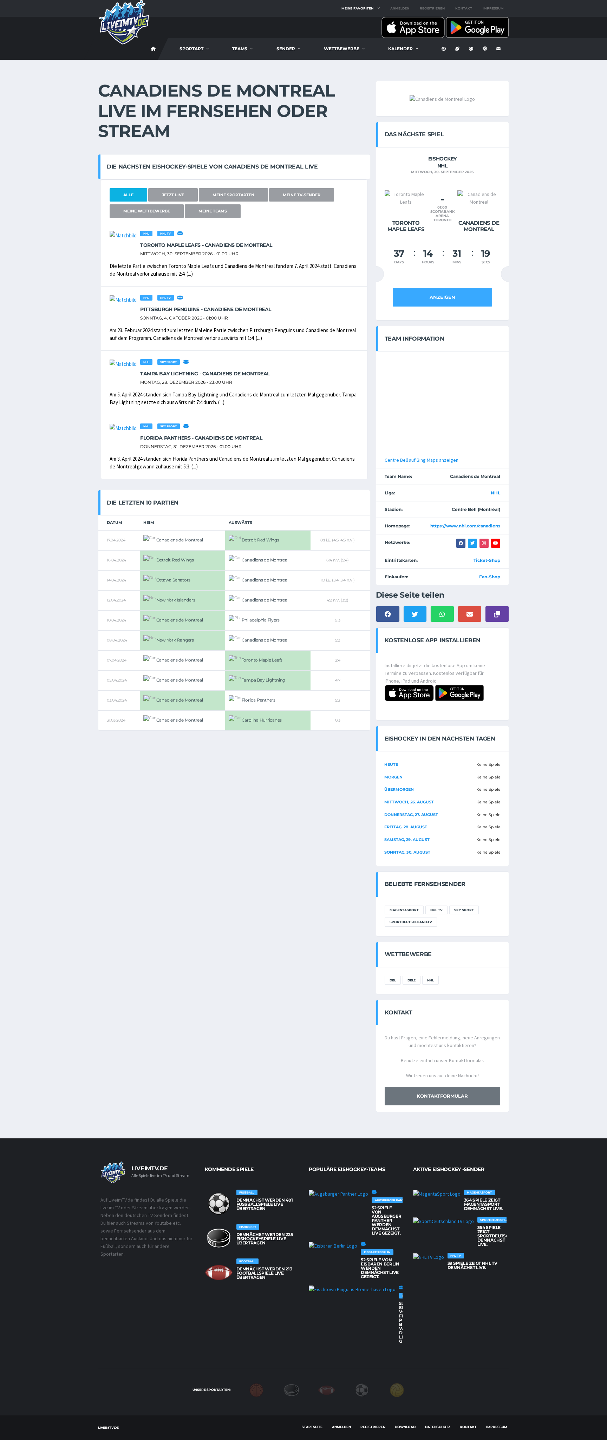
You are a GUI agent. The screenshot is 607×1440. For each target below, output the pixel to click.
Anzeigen (442, 297)
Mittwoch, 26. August (409, 802)
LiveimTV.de (108, 1427)
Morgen (393, 777)
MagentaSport (404, 910)
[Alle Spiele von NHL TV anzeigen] (428, 1257)
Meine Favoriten (357, 8)
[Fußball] (362, 1389)
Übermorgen (399, 789)
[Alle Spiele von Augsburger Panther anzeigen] (338, 1194)
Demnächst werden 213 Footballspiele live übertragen (264, 1273)
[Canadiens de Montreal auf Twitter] (472, 543)
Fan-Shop (489, 576)
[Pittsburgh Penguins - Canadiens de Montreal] (123, 299)
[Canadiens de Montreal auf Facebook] (460, 543)
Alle (128, 194)
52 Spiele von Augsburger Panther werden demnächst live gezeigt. (386, 1220)
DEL (393, 980)
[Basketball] (256, 1389)
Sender (285, 48)
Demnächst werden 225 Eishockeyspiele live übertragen (264, 1238)
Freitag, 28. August (405, 826)
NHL (146, 233)
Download (405, 1427)
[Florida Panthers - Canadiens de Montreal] (123, 428)
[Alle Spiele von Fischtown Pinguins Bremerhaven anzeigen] (352, 1289)
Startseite (312, 1427)
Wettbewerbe (341, 48)
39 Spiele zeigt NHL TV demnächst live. (472, 1265)
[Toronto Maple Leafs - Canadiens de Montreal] (123, 235)
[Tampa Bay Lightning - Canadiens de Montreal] (123, 363)
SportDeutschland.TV (411, 922)
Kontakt (463, 8)
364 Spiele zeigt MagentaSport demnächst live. (483, 1204)
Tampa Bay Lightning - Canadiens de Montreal (205, 373)
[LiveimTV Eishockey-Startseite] (153, 49)
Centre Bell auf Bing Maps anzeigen (421, 460)
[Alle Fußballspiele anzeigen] (219, 1204)
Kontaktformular (442, 1096)
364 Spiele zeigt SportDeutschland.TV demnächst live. (504, 1236)
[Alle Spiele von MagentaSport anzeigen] (437, 1194)
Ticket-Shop (487, 560)
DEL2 (411, 980)
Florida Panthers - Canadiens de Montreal (201, 438)
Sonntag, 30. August (407, 852)
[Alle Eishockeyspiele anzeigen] (180, 233)
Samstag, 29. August (407, 839)
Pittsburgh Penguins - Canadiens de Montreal (205, 309)
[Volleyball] (397, 1389)
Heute (391, 764)
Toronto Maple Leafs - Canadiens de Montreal (206, 245)
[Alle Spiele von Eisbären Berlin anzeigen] (333, 1246)
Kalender (400, 48)
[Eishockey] (291, 1389)
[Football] (326, 1389)
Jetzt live (173, 194)
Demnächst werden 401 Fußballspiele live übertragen (264, 1204)
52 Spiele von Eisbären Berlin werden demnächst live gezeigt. (380, 1268)
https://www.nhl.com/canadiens (465, 525)
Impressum (493, 8)
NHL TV (165, 233)
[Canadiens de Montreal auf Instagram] (484, 543)
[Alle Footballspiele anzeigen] (219, 1272)
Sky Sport (168, 362)
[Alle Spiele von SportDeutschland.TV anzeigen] (443, 1221)
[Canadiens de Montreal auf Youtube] (495, 543)
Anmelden (399, 8)
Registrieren (432, 8)
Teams (239, 48)
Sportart (191, 48)
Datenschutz (437, 1427)
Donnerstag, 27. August (411, 814)
